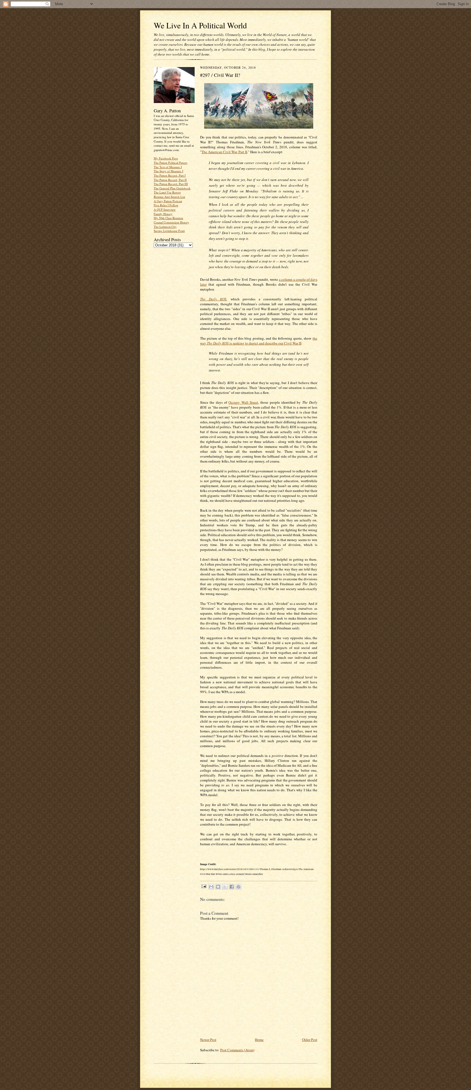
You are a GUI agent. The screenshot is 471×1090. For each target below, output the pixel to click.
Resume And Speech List (169, 197)
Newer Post (208, 1039)
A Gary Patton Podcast (168, 201)
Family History (163, 214)
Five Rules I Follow (166, 205)
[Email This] (211, 886)
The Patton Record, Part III (171, 184)
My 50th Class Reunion (168, 218)
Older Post (309, 1039)
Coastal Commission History (171, 222)
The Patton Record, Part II (170, 180)
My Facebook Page (166, 158)
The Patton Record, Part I (170, 175)
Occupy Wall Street (243, 402)
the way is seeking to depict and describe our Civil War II (258, 341)
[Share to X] (225, 886)
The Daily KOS (213, 299)
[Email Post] (203, 885)
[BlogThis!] (218, 886)
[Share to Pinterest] (238, 886)
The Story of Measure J (168, 171)
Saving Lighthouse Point (169, 231)
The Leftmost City (165, 227)
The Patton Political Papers (170, 163)
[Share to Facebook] (231, 886)
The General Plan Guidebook (172, 188)
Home (259, 1039)
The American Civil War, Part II (224, 151)
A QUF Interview (165, 209)
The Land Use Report (167, 192)
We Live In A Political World (200, 25)
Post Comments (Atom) (237, 1049)
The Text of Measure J (168, 167)
